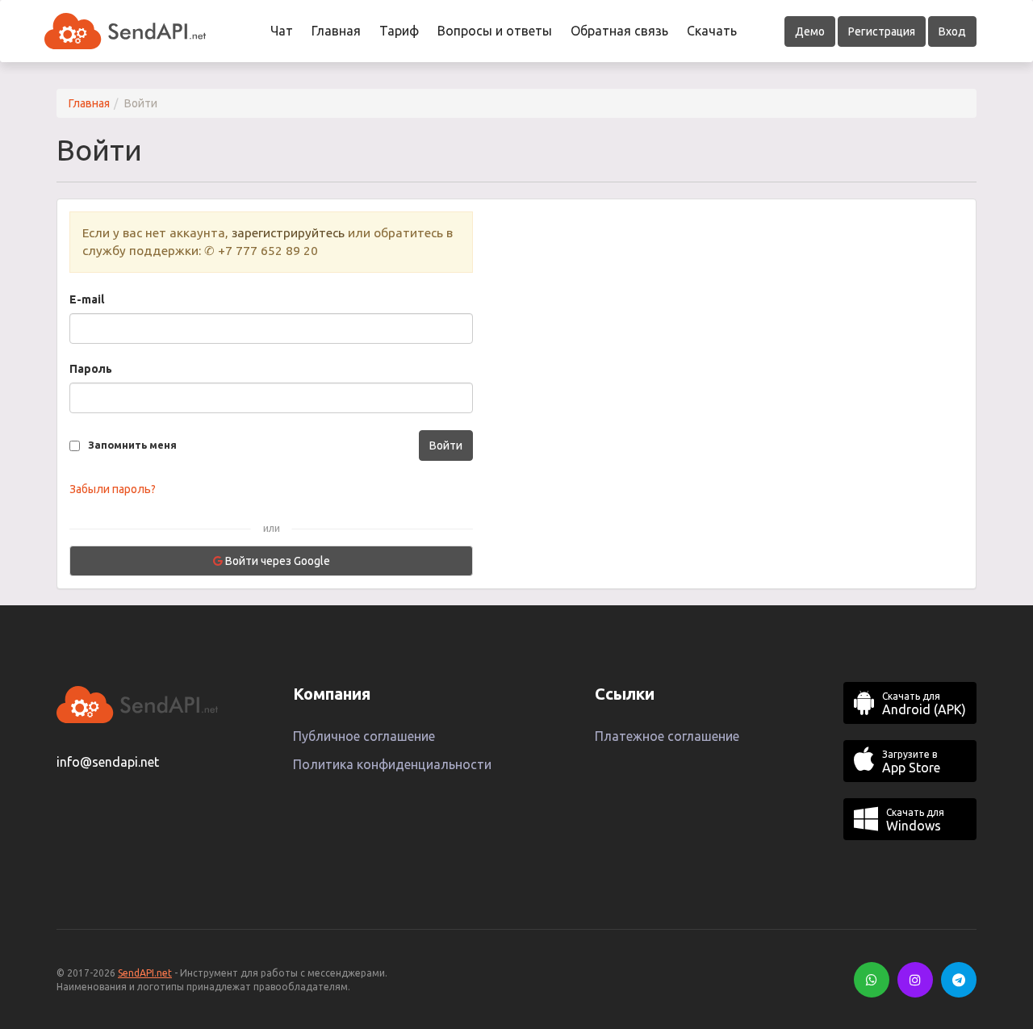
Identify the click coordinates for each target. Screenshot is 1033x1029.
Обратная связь (619, 30)
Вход (952, 31)
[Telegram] (959, 980)
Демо (810, 31)
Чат (281, 30)
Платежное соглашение (667, 736)
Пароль (90, 368)
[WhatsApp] (871, 980)
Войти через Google (276, 560)
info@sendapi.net (107, 762)
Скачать (712, 30)
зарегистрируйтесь (288, 233)
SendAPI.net (145, 973)
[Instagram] (915, 980)
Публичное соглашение (364, 736)
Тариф (399, 30)
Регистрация (881, 31)
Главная (336, 30)
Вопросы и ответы (494, 30)
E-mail (86, 299)
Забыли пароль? (112, 489)
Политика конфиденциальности (392, 764)
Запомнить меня (132, 444)
